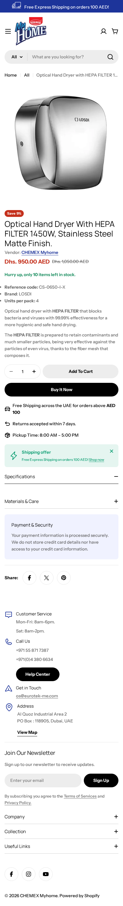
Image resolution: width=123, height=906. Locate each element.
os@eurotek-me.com (37, 695)
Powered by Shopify (79, 895)
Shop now (96, 459)
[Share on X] (46, 578)
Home (11, 75)
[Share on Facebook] (29, 578)
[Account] (103, 31)
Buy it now (61, 389)
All (26, 75)
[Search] (110, 57)
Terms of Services (80, 796)
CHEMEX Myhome (39, 252)
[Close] (111, 451)
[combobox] (61, 57)
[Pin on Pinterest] (64, 578)
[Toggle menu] (8, 31)
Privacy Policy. (18, 802)
